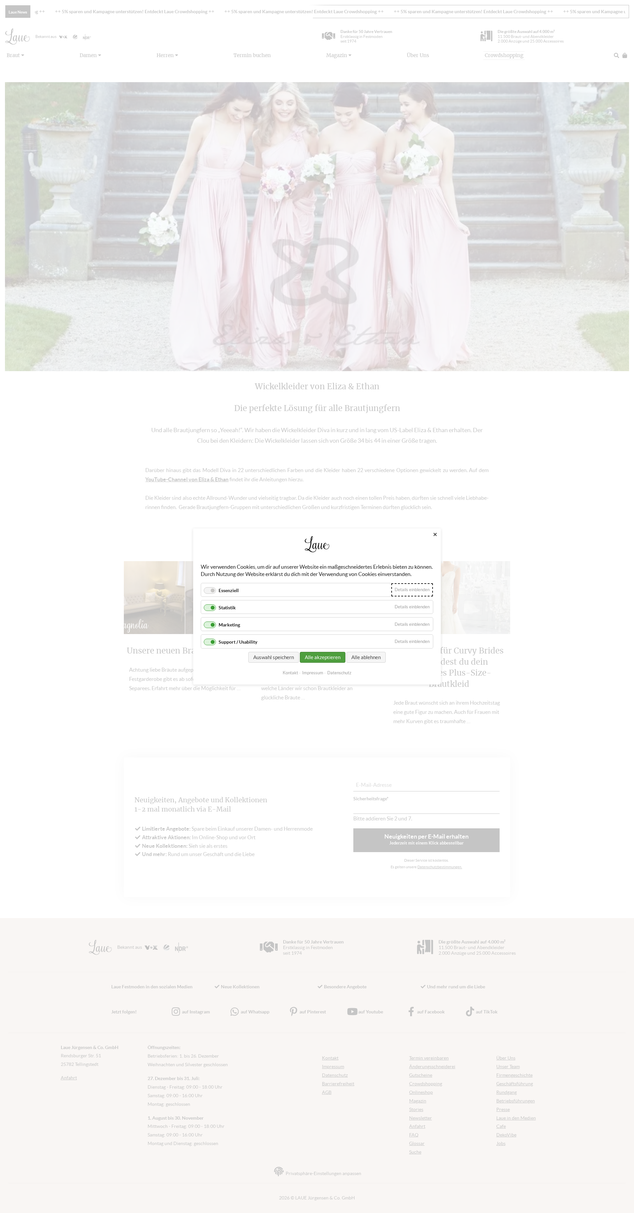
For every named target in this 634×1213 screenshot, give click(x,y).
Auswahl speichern (273, 657)
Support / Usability (238, 642)
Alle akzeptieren (322, 657)
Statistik (227, 607)
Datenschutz (339, 672)
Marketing (229, 624)
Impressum (312, 672)
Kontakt (290, 672)
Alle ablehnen (366, 657)
